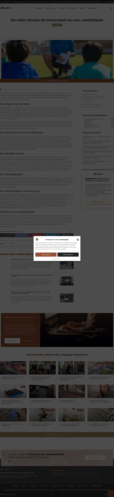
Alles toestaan (46, 254)
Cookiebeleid (56, 258)
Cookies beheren (68, 254)
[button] (78, 240)
